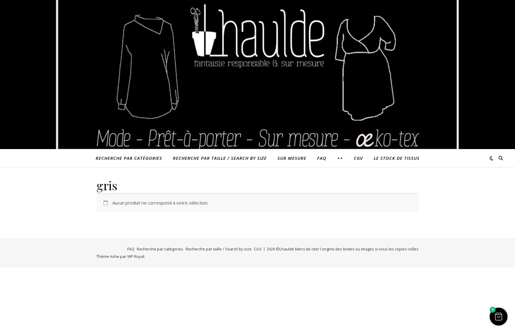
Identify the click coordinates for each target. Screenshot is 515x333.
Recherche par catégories (129, 158)
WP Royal (135, 256)
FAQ (321, 158)
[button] (499, 317)
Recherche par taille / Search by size (220, 158)
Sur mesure (291, 158)
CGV (358, 158)
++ (340, 158)
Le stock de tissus (397, 158)
